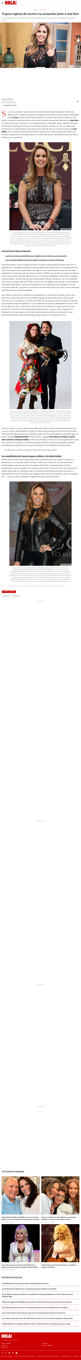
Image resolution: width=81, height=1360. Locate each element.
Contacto (66, 1356)
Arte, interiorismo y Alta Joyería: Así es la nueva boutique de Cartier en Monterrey (33, 1313)
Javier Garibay (7, 99)
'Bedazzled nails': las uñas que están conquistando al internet (25, 1283)
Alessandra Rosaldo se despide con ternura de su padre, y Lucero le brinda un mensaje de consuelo (20, 1218)
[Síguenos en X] (6, 1353)
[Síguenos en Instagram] (10, 1353)
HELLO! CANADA (47, 1345)
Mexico (16, 596)
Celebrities (43, 9)
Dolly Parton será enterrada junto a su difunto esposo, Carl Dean (59, 1266)
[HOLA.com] (40, 1336)
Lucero (6, 596)
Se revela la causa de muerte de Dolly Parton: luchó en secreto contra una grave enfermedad (20, 1266)
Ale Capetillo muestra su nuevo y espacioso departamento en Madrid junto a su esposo (35, 1307)
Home (35, 9)
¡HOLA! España (6, 1343)
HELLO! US (45, 1343)
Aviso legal (7, 1356)
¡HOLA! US (5, 1345)
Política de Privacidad (48, 1356)
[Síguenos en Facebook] (3, 1353)
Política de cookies (25, 1356)
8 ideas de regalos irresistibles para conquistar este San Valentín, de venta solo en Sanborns (37, 1302)
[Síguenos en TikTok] (17, 1353)
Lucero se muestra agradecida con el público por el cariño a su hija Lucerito (36, 256)
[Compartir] (77, 102)
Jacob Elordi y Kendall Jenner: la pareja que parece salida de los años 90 (29, 1289)
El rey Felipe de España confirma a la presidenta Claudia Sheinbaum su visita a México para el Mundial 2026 (37, 1295)
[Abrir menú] (3, 3)
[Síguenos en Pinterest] (13, 1353)
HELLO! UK (5, 1347)
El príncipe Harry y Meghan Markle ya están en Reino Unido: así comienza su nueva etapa (36, 1324)
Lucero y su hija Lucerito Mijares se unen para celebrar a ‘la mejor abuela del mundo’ (58, 1218)
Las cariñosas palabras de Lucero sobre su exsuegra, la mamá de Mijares (35, 260)
